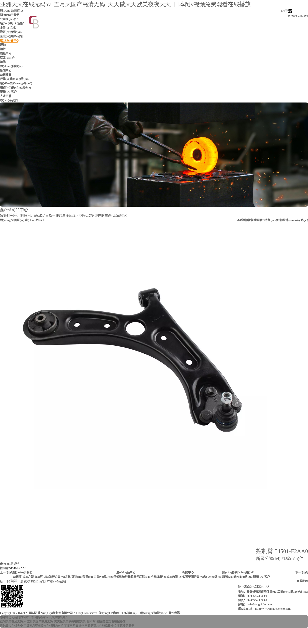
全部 (239, 220)
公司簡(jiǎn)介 (22, 576)
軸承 (3, 61)
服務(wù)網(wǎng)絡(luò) (15, 87)
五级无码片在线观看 (98, 625)
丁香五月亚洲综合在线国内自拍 (43, 625)
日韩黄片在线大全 (11, 625)
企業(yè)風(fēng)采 (11, 36)
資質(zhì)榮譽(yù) (11, 31)
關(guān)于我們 (22, 572)
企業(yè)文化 (63, 576)
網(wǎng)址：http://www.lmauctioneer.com (264, 608)
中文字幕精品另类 (122, 625)
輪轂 (3, 49)
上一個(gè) (6, 572)
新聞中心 (188, 572)
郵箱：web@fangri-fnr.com (255, 604)
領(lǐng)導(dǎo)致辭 (43, 576)
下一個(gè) (301, 572)
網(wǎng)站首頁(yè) (12, 220)
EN (283, 10)
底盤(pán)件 (7, 57)
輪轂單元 (5, 53)
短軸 (3, 44)
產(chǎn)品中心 (125, 572)
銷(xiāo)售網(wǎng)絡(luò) (238, 572)
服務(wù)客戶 (8, 91)
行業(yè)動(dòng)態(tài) (14, 78)
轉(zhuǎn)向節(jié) (11, 66)
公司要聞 (5, 74)
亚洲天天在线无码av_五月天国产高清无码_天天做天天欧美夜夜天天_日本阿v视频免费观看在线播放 (125, 4)
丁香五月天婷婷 (74, 625)
